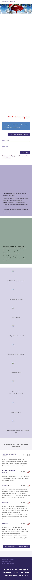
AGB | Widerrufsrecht (8, 563)
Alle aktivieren (23, 546)
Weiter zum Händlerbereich (19, 134)
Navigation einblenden (9, 2)
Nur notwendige (10, 546)
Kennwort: (5, 146)
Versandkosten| (6, 561)
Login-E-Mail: (5, 140)
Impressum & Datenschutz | (9, 559)
